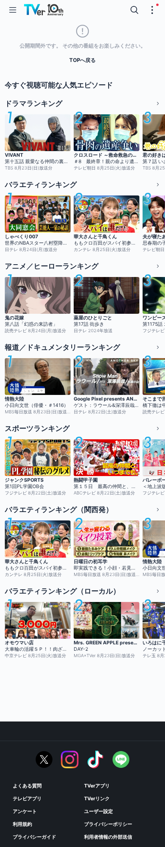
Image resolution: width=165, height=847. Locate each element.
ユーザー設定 (98, 811)
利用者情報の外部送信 (108, 837)
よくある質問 (27, 786)
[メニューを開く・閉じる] (152, 10)
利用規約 (22, 824)
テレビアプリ (27, 798)
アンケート (25, 811)
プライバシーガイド (34, 837)
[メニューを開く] (12, 10)
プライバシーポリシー (108, 824)
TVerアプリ (97, 786)
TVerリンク (97, 798)
